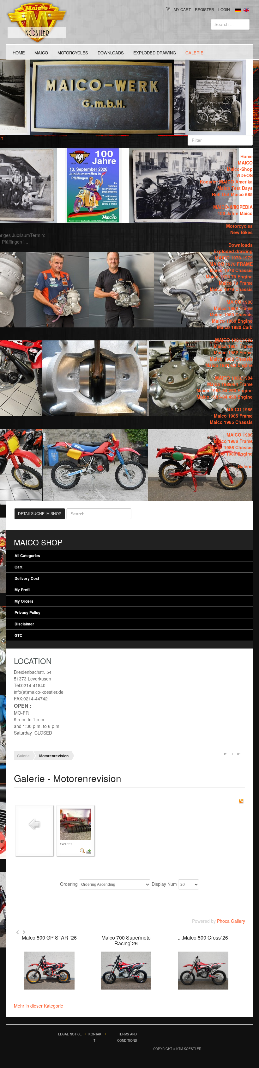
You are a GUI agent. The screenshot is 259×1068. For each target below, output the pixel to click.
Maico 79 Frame (236, 283)
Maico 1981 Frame (233, 346)
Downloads (111, 53)
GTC (18, 635)
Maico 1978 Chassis (231, 270)
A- (238, 753)
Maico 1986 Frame (233, 441)
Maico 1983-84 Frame (230, 384)
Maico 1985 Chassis (231, 422)
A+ (224, 753)
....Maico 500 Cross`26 (203, 937)
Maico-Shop (240, 169)
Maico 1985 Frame (233, 416)
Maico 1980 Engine (232, 321)
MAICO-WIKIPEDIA (233, 207)
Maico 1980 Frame (233, 308)
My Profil (22, 590)
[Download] (88, 850)
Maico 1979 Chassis (231, 289)
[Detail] (82, 850)
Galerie (194, 53)
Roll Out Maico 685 (232, 194)
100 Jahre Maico (235, 213)
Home (19, 53)
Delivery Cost (27, 578)
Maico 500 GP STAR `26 (49, 937)
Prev (17, 932)
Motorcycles (72, 53)
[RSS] (241, 800)
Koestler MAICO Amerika (226, 181)
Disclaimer (24, 624)
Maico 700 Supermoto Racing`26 (126, 940)
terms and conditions (127, 1037)
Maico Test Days (235, 188)
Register (204, 9)
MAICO (41, 53)
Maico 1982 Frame (233, 352)
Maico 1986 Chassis (231, 447)
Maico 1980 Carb (235, 327)
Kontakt (94, 1037)
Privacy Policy (27, 612)
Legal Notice (70, 1034)
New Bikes (241, 232)
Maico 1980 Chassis (231, 314)
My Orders (24, 601)
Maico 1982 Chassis (231, 359)
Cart (18, 567)
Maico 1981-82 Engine (229, 365)
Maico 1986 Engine (232, 453)
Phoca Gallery (231, 921)
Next (24, 932)
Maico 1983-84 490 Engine (224, 397)
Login (224, 9)
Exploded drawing (154, 53)
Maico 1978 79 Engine (229, 276)
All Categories (27, 555)
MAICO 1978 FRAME (231, 264)
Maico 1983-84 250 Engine (224, 390)
